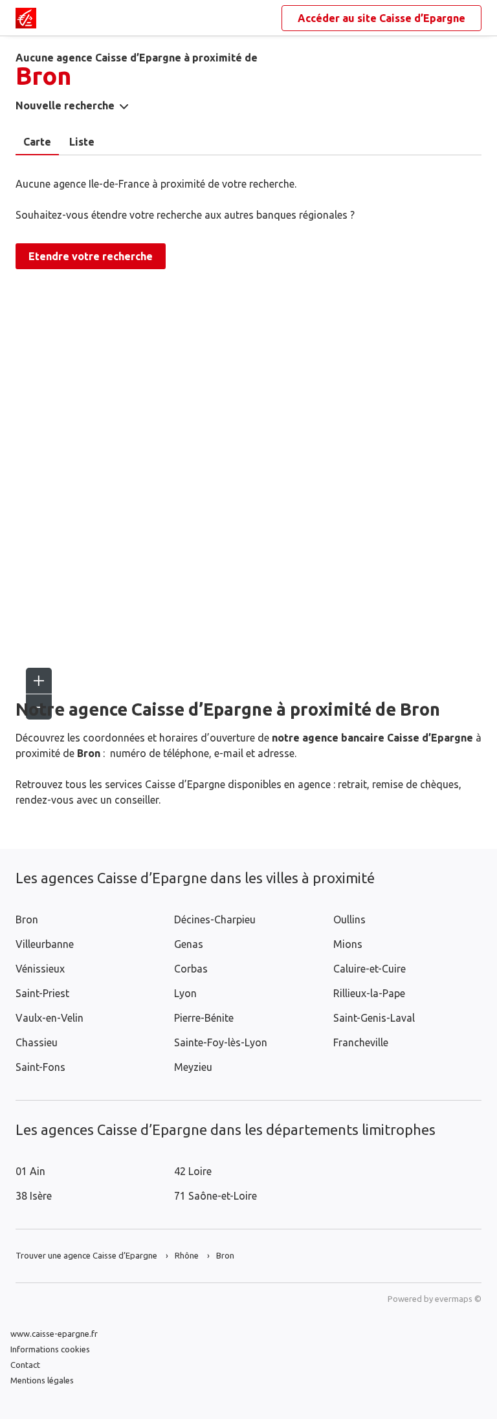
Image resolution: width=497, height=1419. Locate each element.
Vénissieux (40, 968)
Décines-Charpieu (215, 919)
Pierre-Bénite (204, 1018)
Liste (81, 142)
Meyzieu (193, 1067)
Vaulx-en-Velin (49, 1018)
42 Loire (193, 1171)
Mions (347, 944)
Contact (25, 1364)
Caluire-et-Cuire (369, 968)
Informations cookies (50, 1349)
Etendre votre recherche (90, 256)
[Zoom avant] (39, 681)
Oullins (349, 919)
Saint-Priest (42, 993)
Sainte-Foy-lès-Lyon (220, 1042)
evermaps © (458, 1298)
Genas (188, 944)
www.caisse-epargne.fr (54, 1333)
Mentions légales (42, 1380)
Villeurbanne (45, 944)
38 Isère (34, 1196)
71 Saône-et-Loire (215, 1196)
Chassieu (37, 1042)
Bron (27, 919)
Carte (37, 142)
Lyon (185, 993)
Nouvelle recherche (65, 105)
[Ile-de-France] (26, 18)
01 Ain (30, 1171)
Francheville (360, 1042)
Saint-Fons (40, 1067)
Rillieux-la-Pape (369, 993)
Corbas (191, 968)
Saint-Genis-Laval (374, 1018)
